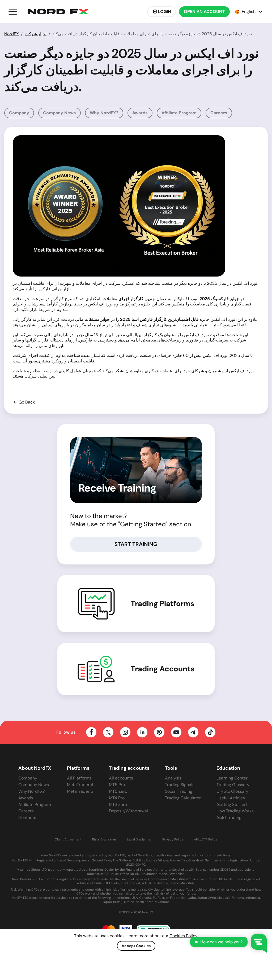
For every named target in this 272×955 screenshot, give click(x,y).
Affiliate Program (179, 113)
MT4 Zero (118, 804)
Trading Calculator (183, 798)
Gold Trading (228, 817)
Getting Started (231, 804)
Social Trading (178, 791)
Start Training (136, 544)
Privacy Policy (172, 840)
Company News (59, 113)
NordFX (11, 34)
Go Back (27, 402)
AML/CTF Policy (205, 840)
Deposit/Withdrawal (128, 811)
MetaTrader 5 (80, 791)
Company (19, 113)
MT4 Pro (117, 798)
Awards (140, 113)
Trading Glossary (232, 784)
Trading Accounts (162, 669)
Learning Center (232, 778)
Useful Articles (230, 798)
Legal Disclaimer (139, 840)
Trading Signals (179, 784)
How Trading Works (235, 811)
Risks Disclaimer (104, 840)
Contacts (27, 817)
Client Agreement (68, 840)
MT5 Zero (118, 791)
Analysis (173, 778)
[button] (12, 11)
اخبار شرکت (35, 34)
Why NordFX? (104, 113)
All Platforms (79, 778)
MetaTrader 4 (80, 784)
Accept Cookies (136, 945)
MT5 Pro (117, 784)
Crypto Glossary (232, 791)
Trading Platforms (162, 603)
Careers (218, 113)
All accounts (121, 778)
